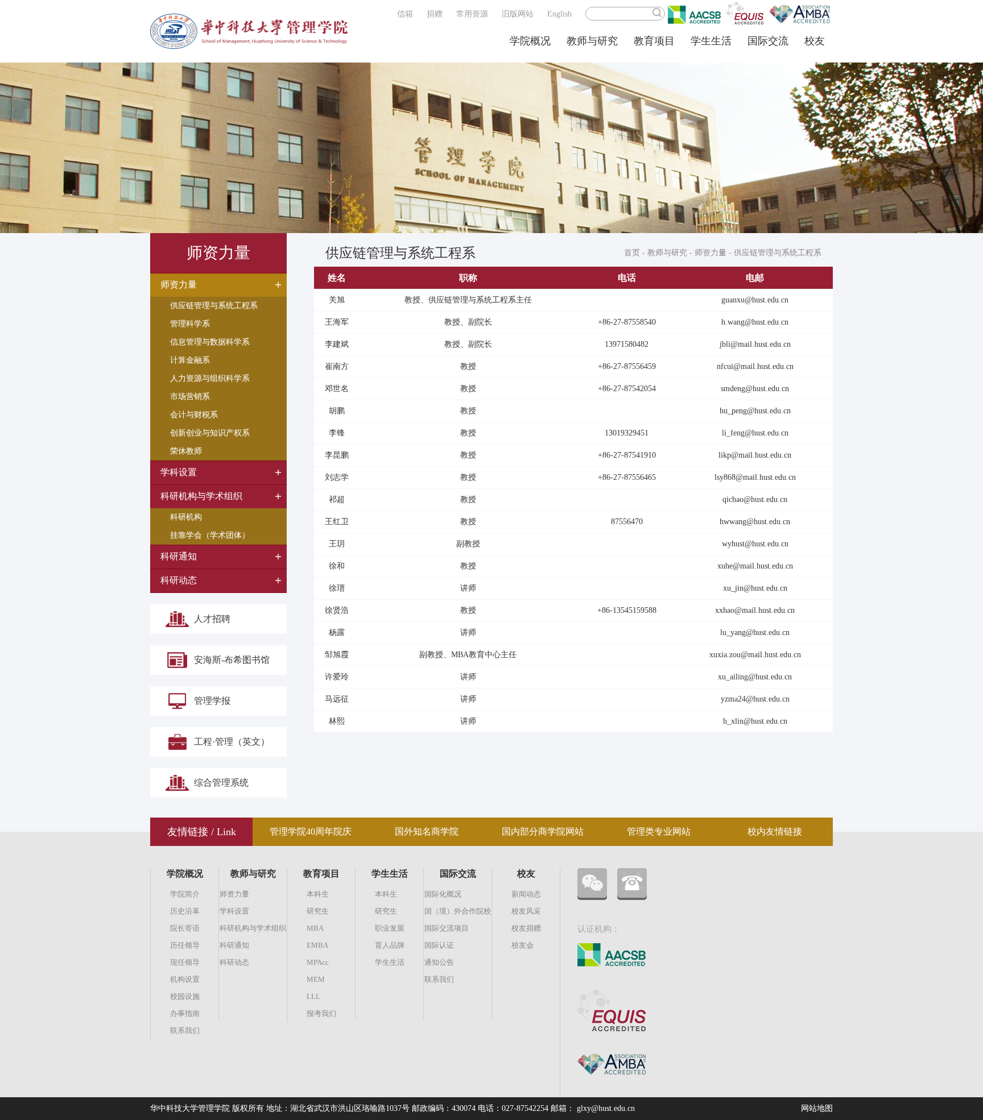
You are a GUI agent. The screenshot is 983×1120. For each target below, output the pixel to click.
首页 (632, 252)
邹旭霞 (337, 654)
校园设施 (185, 996)
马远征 (337, 699)
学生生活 (711, 41)
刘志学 (337, 477)
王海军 (337, 322)
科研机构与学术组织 (253, 928)
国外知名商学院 (427, 831)
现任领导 (185, 962)
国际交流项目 (446, 928)
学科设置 (234, 911)
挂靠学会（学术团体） (210, 535)
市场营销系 (190, 396)
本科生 (318, 894)
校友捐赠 (526, 928)
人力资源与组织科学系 (210, 378)
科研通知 (234, 945)
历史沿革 (185, 911)
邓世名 (337, 388)
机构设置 (185, 979)
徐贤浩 (337, 610)
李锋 (337, 433)
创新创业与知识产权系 (210, 433)
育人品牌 (389, 945)
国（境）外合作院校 (457, 911)
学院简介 (185, 894)
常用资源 (472, 14)
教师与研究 (592, 41)
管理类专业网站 (659, 831)
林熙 (337, 721)
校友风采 (526, 911)
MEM (316, 979)
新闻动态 (526, 894)
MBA (315, 928)
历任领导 (185, 945)
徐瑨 (337, 588)
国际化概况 (442, 894)
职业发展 (389, 928)
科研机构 (186, 517)
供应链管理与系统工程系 (214, 305)
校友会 (522, 945)
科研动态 (234, 962)
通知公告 (439, 962)
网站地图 (817, 1108)
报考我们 (321, 1013)
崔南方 (337, 366)
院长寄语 (185, 928)
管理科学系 (190, 324)
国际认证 (439, 945)
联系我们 (185, 1030)
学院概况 (530, 41)
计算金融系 (190, 360)
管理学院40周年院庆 (311, 831)
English (559, 14)
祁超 (337, 499)
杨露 (337, 632)
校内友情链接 (774, 831)
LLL (313, 996)
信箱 (405, 14)
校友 (814, 41)
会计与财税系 (194, 414)
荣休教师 (186, 451)
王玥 (337, 544)
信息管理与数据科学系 (210, 342)
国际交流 (767, 41)
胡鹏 (337, 410)
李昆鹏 (337, 455)
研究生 (318, 911)
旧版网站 (518, 14)
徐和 (337, 566)
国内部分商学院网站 (543, 831)
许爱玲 (337, 677)
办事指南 (185, 1013)
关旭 (337, 300)
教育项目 (654, 41)
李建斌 (337, 344)
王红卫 (337, 521)
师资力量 (710, 252)
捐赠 (435, 14)
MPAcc (318, 962)
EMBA (317, 945)
